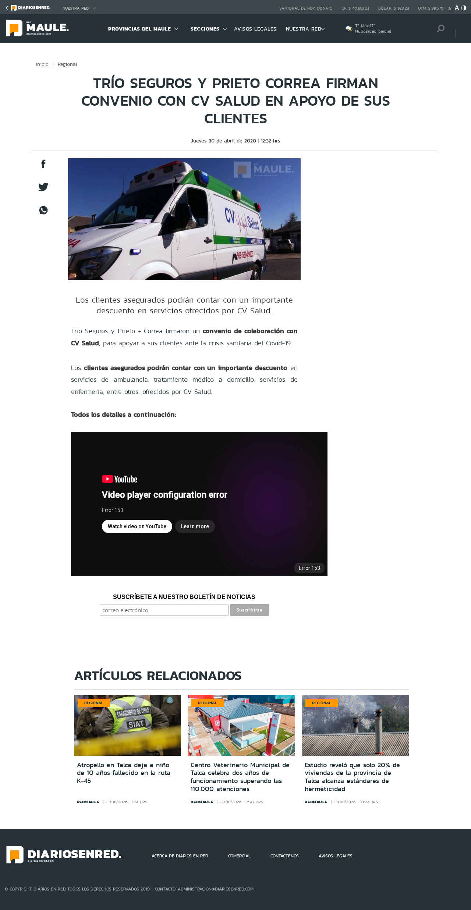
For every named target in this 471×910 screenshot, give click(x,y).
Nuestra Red (76, 8)
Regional (67, 64)
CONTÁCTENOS (284, 856)
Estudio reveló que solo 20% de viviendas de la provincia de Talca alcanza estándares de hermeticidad (352, 777)
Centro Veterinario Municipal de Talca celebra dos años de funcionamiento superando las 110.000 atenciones (240, 777)
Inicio (42, 64)
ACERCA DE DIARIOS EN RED (180, 856)
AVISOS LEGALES (255, 28)
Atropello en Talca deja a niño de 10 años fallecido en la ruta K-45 (123, 773)
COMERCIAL (239, 856)
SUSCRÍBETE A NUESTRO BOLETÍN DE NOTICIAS (184, 597)
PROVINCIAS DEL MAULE (139, 29)
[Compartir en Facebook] (43, 167)
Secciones (205, 29)
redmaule (88, 802)
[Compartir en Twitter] (43, 190)
